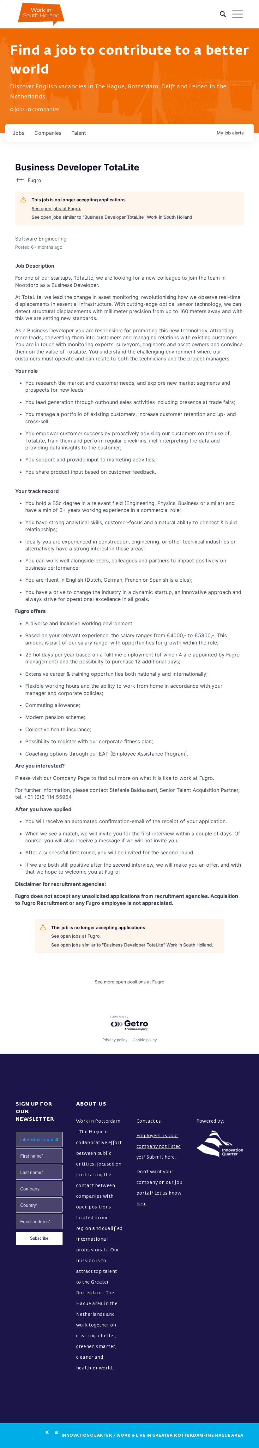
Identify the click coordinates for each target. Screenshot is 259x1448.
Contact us (148, 1121)
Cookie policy (145, 1039)
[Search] (220, 14)
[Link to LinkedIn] (57, 1432)
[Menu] (234, 14)
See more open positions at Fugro (129, 981)
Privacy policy (115, 1039)
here (141, 1204)
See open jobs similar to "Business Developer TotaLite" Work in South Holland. (113, 217)
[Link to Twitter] (47, 1432)
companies (47, 133)
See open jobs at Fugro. (56, 208)
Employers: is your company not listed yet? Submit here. (158, 1146)
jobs (18, 133)
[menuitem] (220, 14)
